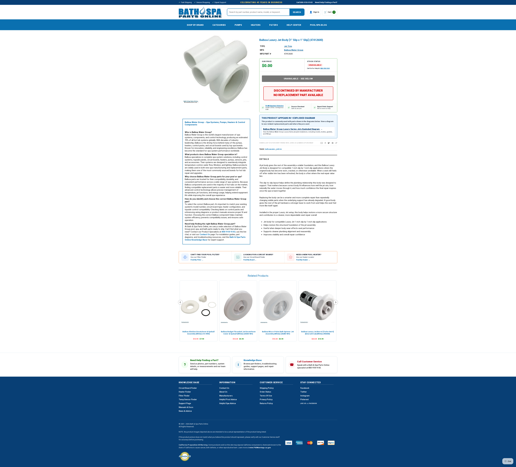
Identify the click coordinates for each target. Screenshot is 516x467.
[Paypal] (331, 443)
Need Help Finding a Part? (326, 2)
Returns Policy (266, 403)
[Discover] (320, 443)
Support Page (185, 403)
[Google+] (336, 143)
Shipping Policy (267, 388)
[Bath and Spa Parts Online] (200, 12)
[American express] (299, 443)
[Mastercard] (310, 443)
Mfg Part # (265, 54)
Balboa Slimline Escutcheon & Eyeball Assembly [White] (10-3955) (198, 333)
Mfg (262, 50)
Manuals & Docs (186, 407)
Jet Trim (288, 46)
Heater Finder (185, 392)
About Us (223, 392)
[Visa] (288, 443)
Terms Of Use (266, 396)
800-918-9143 (325, 68)
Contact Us (224, 388)
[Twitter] (329, 143)
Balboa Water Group (293, 50)
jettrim (279, 149)
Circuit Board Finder (188, 388)
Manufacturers (226, 396)
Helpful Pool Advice (228, 399)
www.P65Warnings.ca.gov (260, 448)
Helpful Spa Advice (227, 403)
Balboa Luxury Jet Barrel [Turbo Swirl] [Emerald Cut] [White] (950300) (317, 333)
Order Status (265, 392)
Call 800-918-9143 (304, 2)
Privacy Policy (266, 399)
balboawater (270, 149)
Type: (262, 46)
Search (297, 12)
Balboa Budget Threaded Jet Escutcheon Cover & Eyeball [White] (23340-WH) (238, 333)
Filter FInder (184, 396)
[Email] (322, 143)
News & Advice (185, 411)
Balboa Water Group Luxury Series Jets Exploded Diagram (292, 129)
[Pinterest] (332, 143)
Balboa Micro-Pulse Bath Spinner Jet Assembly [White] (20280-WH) (278, 333)
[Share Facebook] (325, 143)
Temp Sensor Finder (188, 399)
